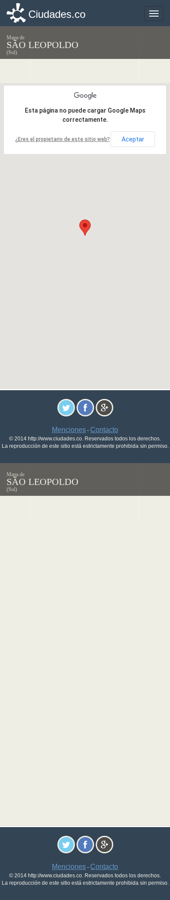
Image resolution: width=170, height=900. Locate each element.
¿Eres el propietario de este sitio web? (62, 139)
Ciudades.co (56, 14)
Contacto (104, 429)
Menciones (69, 429)
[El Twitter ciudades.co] (66, 407)
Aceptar (133, 139)
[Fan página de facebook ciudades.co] (85, 407)
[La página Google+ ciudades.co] (104, 407)
